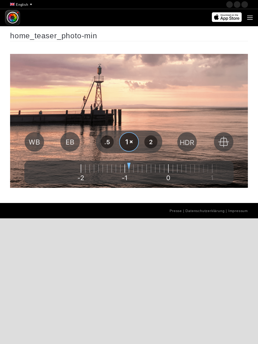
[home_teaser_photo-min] (129, 121)
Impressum (238, 211)
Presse (176, 211)
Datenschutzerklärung (204, 211)
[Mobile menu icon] (250, 18)
